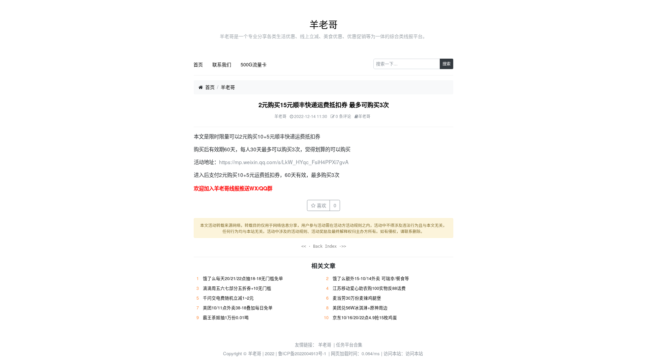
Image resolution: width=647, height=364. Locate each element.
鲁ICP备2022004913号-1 (302, 353)
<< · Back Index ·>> (323, 246)
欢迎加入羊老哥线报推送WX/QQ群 (233, 188)
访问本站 (414, 353)
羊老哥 (323, 24)
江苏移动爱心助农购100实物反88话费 (369, 288)
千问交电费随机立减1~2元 (228, 298)
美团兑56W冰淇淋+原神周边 (360, 308)
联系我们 (221, 64)
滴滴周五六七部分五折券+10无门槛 (237, 288)
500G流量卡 (254, 64)
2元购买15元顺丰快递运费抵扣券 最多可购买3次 (323, 104)
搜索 (446, 63)
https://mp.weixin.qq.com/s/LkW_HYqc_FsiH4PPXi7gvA (283, 161)
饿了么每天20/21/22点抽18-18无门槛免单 (243, 278)
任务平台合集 (349, 344)
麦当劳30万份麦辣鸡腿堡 (357, 298)
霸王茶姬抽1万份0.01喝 (226, 317)
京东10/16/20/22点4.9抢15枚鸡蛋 (365, 317)
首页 (198, 64)
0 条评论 (343, 116)
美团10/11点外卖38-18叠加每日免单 (238, 308)
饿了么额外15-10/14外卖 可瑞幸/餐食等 (371, 278)
